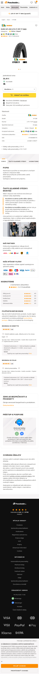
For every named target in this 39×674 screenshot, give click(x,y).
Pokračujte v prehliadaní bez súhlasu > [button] (27, 641)
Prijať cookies (19, 666)
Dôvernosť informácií (19, 548)
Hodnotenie (19, 531)
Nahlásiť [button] (6, 351)
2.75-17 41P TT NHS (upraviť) (20, 13)
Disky (8, 7)
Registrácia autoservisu (19, 535)
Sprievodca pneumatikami (19, 528)
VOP (19, 541)
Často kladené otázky (17, 161)
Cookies (19, 551)
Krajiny (19, 544)
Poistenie (20, 525)
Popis (3, 161)
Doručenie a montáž (19, 584)
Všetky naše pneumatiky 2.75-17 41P (15, 149)
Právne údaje (19, 538)
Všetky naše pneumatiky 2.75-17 (13, 146)
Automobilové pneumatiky (19, 561)
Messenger (18, 603)
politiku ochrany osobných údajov (21, 476)
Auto (2, 7)
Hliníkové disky (20, 568)
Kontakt (19, 606)
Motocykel (15, 7)
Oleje (19, 578)
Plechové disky (19, 565)
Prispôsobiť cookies (19, 670)
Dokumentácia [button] (8, 405)
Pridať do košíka (21, 95)
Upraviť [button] (35, 121)
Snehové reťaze (20, 571)
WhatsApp (18, 598)
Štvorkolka (24, 7)
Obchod (19, 574)
